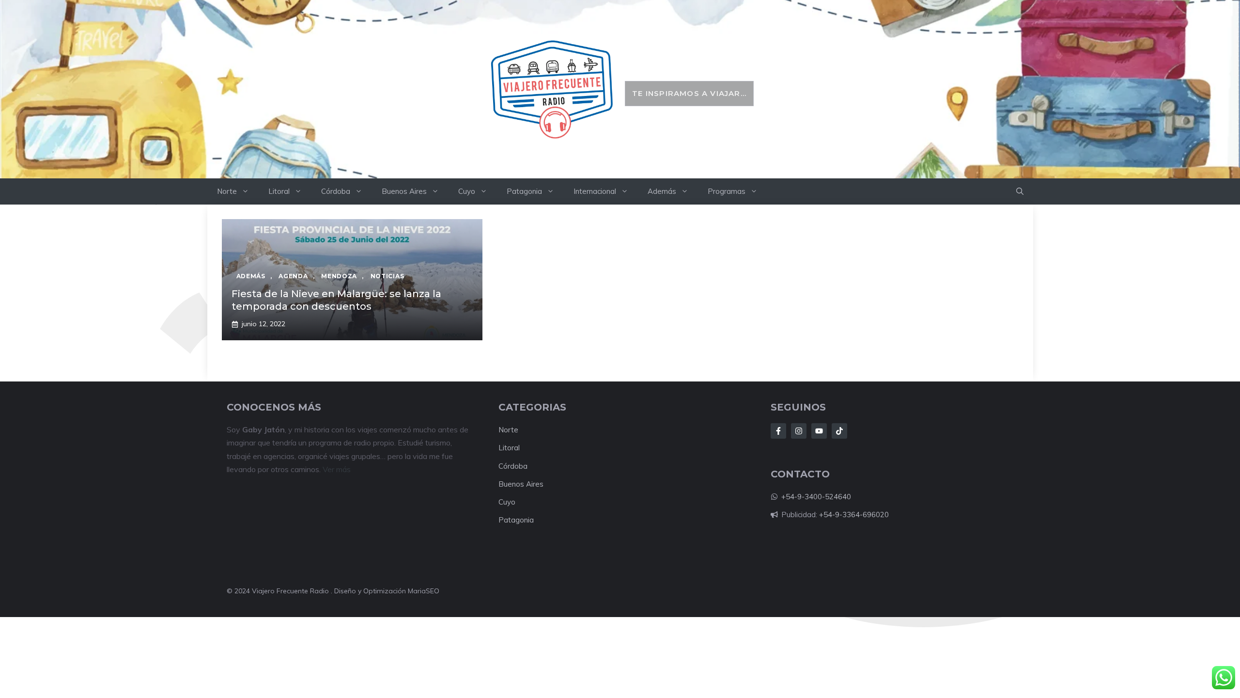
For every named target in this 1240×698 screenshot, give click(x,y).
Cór (504, 466)
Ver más (337, 469)
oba (520, 466)
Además (662, 191)
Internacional (595, 191)
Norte (227, 191)
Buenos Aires (404, 191)
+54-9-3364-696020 (854, 514)
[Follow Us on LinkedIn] (819, 431)
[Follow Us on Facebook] (778, 431)
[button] (1020, 191)
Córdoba (335, 191)
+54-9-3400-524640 (816, 496)
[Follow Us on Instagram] (798, 431)
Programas (726, 191)
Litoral (279, 191)
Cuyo (466, 191)
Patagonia (524, 191)
